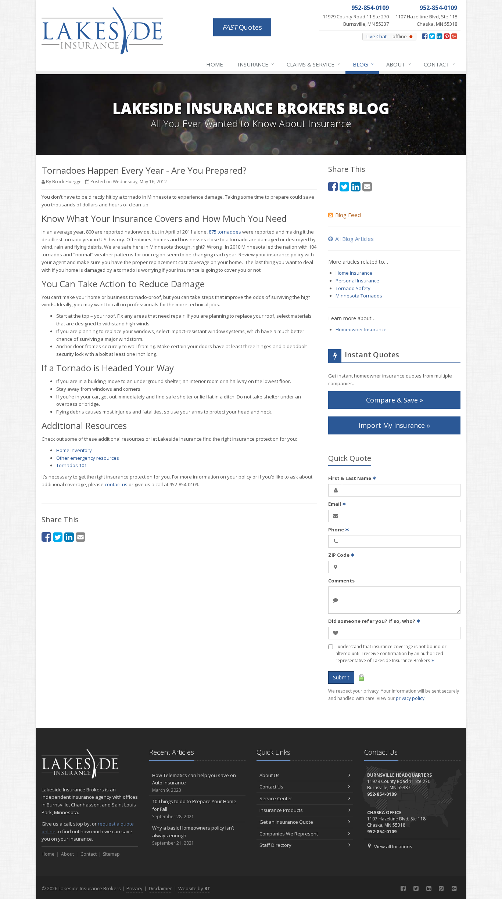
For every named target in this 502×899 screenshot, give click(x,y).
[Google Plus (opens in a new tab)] (454, 36)
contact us (116, 484)
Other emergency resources (87, 458)
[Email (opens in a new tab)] (80, 536)
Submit (341, 677)
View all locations (393, 846)
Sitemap (111, 854)
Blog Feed (348, 215)
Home (214, 64)
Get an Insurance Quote (286, 822)
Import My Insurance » (394, 425)
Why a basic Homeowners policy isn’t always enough (193, 835)
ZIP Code (341, 555)
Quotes (242, 27)
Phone (338, 529)
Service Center (275, 798)
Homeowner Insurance (361, 329)
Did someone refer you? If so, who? (374, 621)
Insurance (256, 64)
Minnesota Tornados (359, 295)
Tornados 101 (71, 465)
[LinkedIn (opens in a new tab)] (439, 36)
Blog (363, 64)
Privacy (134, 888)
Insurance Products (281, 810)
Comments (341, 580)
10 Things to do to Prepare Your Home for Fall (194, 809)
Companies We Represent (288, 833)
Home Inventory (74, 450)
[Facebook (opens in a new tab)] (424, 36)
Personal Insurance (357, 280)
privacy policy (410, 698)
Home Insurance (354, 273)
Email (337, 504)
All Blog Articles (354, 238)
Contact (439, 64)
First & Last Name (352, 478)
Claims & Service (313, 64)
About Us (269, 775)
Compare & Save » (394, 400)
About (398, 64)
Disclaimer (160, 888)
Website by (194, 888)
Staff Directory (275, 845)
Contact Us (271, 786)
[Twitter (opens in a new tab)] (432, 36)
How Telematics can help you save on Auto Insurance (194, 783)
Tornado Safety (353, 288)
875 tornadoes (225, 231)
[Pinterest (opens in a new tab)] (446, 36)
